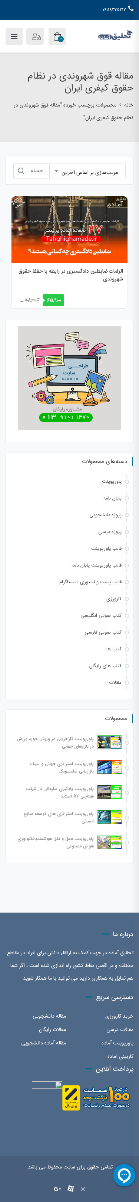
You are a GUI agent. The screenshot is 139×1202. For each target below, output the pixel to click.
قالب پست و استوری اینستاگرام (90, 582)
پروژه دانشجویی (105, 515)
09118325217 (114, 9)
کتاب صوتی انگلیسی (101, 615)
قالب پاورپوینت (106, 548)
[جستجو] (21, 171)
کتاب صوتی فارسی (103, 632)
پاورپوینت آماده (117, 1043)
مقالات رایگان (52, 1029)
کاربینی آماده (120, 1056)
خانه (128, 105)
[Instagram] (83, 1189)
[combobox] (87, 171)
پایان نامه (112, 498)
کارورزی (114, 599)
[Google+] (57, 1189)
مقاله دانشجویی (49, 1016)
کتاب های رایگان (105, 666)
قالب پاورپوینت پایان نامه (97, 565)
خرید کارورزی (119, 1016)
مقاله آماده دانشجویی (43, 1043)
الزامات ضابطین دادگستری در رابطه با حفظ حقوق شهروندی (71, 275)
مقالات (115, 682)
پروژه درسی (110, 532)
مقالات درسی (119, 1029)
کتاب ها (114, 649)
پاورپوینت (112, 481)
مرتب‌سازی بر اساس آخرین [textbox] (90, 172)
